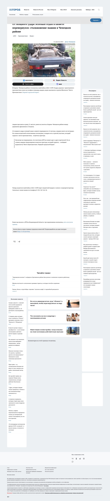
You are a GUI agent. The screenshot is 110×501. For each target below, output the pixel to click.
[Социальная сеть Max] (59, 84)
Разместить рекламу (49, 471)
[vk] (14, 242)
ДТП (14, 36)
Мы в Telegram (51, 9)
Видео (32, 36)
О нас (8, 467)
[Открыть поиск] (98, 9)
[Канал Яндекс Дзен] (27, 84)
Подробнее (46, 485)
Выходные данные (11, 474)
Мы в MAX (63, 9)
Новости (26, 9)
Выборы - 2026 (90, 9)
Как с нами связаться (49, 469)
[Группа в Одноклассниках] (76, 458)
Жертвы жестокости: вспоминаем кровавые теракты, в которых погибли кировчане (35, 284)
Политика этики (29, 467)
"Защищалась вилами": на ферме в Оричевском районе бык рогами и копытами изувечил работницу (40, 278)
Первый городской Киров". (31, 92)
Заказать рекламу (76, 9)
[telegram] (19, 242)
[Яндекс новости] (59, 80)
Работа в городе (24, 14)
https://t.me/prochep (23, 231)
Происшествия (23, 36)
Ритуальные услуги (38, 14)
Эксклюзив (12, 14)
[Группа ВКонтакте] (27, 80)
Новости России (38, 9)
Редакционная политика (31, 469)
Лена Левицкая (70, 42)
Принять (95, 20)
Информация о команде (12, 469)
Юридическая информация (50, 467)
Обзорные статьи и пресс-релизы (14, 471)
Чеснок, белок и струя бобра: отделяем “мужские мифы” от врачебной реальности (35, 290)
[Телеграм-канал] (80, 458)
